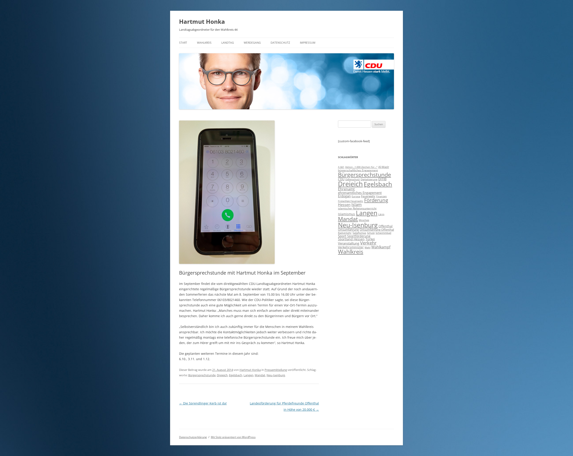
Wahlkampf (380, 247)
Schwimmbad (383, 232)
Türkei (370, 239)
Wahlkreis (204, 43)
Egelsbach (235, 375)
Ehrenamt (346, 189)
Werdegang (252, 43)
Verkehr (368, 243)
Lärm (381, 214)
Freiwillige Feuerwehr (350, 201)
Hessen (344, 204)
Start (183, 43)
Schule (371, 232)
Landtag (227, 43)
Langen (248, 375)
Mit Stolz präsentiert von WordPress (233, 437)
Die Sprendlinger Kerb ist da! (203, 403)
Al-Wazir (383, 167)
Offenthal (385, 226)
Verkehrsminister (351, 247)
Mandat (260, 375)
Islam (356, 204)
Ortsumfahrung (348, 230)
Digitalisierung (369, 179)
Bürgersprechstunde (202, 375)
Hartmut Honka (202, 21)
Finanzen (381, 196)
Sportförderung (358, 236)
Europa (356, 196)
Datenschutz (280, 43)
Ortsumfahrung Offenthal (377, 230)
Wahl (367, 247)
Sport (342, 236)
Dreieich (222, 375)
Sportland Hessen (351, 239)
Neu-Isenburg (276, 375)
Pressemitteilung (276, 370)
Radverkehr (345, 232)
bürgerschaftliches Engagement (358, 170)
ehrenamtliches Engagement (360, 192)
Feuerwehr (368, 196)
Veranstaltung (348, 243)
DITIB (382, 179)
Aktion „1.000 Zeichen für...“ (361, 167)
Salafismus (359, 233)
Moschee (364, 220)
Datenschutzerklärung (193, 437)
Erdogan (344, 196)
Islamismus (346, 214)
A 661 (341, 167)
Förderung (376, 200)
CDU (341, 179)
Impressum (307, 43)
